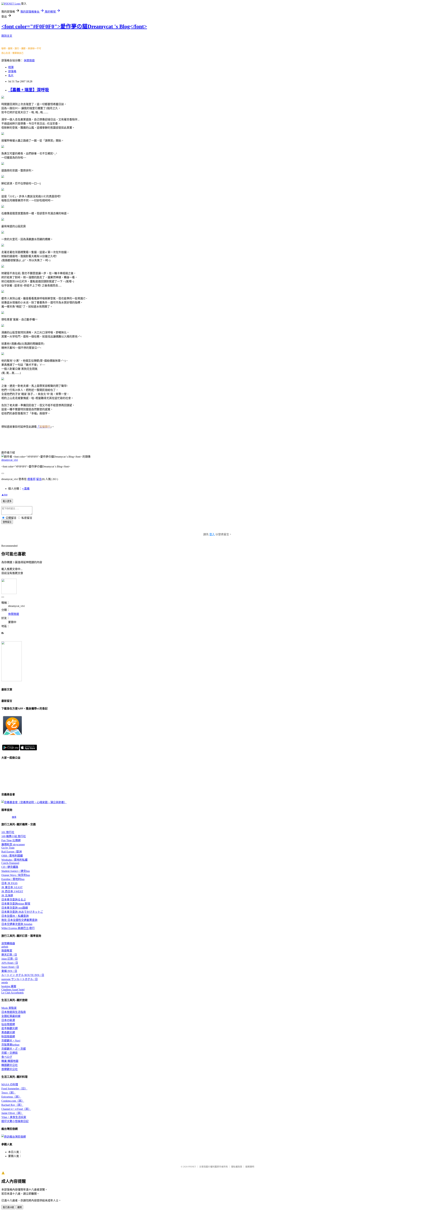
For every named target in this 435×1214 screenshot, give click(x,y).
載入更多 (7, 501)
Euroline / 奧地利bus (12, 879)
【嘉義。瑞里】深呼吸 (28, 90)
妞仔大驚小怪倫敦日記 (15, 1121)
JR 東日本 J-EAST (12, 887)
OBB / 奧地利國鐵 (12, 855)
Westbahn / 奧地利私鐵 (14, 859)
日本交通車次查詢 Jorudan (16, 924)
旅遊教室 (6, 950)
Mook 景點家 (9, 1007)
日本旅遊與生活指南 (13, 1012)
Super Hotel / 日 (10, 966)
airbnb (4, 946)
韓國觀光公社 (9, 1065)
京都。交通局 (9, 1052)
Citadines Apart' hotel (12, 989)
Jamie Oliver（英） (12, 1113)
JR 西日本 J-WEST (12, 891)
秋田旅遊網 (8, 1036)
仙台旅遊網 (8, 1024)
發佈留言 (7, 522)
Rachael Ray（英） (12, 1104)
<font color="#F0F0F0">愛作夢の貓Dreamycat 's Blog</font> (74, 26)
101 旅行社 (7, 832)
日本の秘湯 (8, 1020)
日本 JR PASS (9, 883)
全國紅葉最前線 (10, 1016)
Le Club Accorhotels (12, 992)
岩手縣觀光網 (9, 1028)
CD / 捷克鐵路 (9, 866)
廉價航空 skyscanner (13, 844)
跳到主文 (6, 35)
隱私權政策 (236, 1166)
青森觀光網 (8, 1032)
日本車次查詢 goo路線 (14, 907)
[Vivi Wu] (11, 680)
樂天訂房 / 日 (9, 954)
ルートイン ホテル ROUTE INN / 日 (22, 975)
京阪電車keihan (10, 1044)
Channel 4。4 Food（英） (16, 1109)
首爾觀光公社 (9, 1069)
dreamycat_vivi (9, 459)
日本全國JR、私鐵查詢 (15, 915)
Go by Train (7, 847)
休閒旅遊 (29, 60)
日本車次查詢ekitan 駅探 (15, 903)
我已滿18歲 (8, 1207)
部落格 (12, 71)
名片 (11, 75)
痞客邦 (31, 479)
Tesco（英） (8, 1092)
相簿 (11, 67)
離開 (19, 1207)
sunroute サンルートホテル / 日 (19, 979)
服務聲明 (249, 1166)
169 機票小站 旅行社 (13, 836)
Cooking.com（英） (12, 1100)
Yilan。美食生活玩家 (13, 1117)
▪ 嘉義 (26, 488)
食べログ (6, 1056)
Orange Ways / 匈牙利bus (15, 875)
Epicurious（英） (11, 1096)
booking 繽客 (8, 986)
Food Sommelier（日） (14, 1088)
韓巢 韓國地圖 (9, 1061)
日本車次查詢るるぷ (13, 899)
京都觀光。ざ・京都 (13, 1048)
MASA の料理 (9, 1084)
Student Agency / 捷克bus (15, 871)
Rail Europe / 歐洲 (11, 851)
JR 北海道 (7, 895)
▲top (4, 494)
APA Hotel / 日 (9, 962)
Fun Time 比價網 (11, 840)
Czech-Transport (10, 863)
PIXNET (192, 1166)
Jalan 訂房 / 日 (9, 958)
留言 (39, 479)
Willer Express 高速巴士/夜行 (18, 928)
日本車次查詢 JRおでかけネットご (22, 911)
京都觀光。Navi (10, 1040)
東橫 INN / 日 (9, 971)
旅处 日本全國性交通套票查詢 (19, 920)
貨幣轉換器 (8, 943)
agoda (4, 982)
